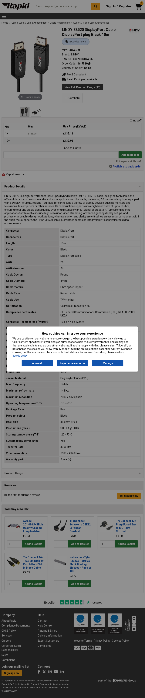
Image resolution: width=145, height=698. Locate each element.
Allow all (37, 363)
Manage (108, 363)
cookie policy (20, 355)
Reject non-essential (73, 363)
